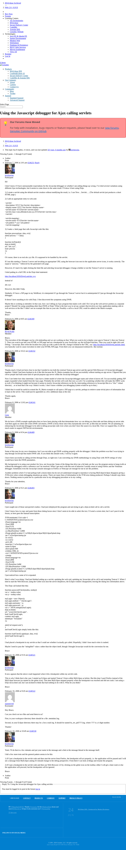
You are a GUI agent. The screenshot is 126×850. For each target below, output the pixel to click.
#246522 (31, 691)
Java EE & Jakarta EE (18, 36)
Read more (116, 797)
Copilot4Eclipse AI (17, 73)
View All (13, 52)
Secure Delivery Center (19, 25)
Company (51, 798)
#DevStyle (17, 809)
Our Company (10, 80)
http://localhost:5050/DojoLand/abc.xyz (20, 276)
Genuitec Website (17, 32)
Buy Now (9, 14)
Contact (27, 798)
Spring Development (18, 38)
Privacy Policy (76, 798)
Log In (7, 56)
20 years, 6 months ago (57, 150)
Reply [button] (37, 163)
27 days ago (13, 812)
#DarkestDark (46, 807)
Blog (12, 91)
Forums (8, 16)
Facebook (53, 832)
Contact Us (14, 87)
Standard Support (16, 98)
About (12, 82)
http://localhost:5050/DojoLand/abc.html (109, 345)
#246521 (31, 655)
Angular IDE (15, 29)
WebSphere (14, 43)
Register (8, 54)
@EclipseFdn (45, 809)
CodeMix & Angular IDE (20, 78)
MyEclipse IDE (16, 71)
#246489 (31, 432)
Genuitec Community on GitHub (28, 131)
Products (8, 69)
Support (8, 96)
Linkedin (58, 832)
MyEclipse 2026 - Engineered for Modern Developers (93, 809)
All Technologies (16, 21)
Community (9, 89)
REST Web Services (18, 47)
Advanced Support (17, 100)
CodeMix (13, 27)
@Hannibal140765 (17, 807)
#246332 (31, 351)
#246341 (32, 402)
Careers (13, 85)
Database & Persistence (19, 45)
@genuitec (33, 807)
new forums (112, 127)
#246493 (31, 488)
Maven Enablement (17, 49)
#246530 (32, 731)
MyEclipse (14, 23)
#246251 (31, 163)
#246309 (30, 319)
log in (38, 789)
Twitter (12, 93)
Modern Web (15, 41)
